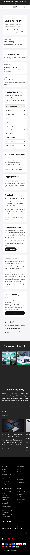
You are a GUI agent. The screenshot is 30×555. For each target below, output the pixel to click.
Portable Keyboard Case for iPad (6, 502)
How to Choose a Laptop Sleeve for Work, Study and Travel (12, 435)
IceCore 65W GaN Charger (6, 492)
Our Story (4, 464)
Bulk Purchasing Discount (6, 477)
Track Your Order (10, 249)
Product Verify (5, 481)
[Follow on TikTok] (16, 539)
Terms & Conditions (21, 482)
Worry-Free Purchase (22, 471)
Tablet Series (20, 494)
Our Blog (4, 469)
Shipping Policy (20, 466)
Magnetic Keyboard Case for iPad (6, 507)
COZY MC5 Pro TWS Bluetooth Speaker (7, 515)
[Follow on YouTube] (12, 539)
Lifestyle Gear (20, 502)
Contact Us (4, 466)
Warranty (19, 474)
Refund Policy (20, 469)
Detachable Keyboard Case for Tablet (7, 511)
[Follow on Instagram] (5, 539)
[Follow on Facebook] (2, 539)
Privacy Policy (20, 477)
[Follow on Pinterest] (9, 539)
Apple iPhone (20, 496)
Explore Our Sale (21, 491)
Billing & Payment (21, 464)
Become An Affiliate (6, 474)
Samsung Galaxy (21, 499)
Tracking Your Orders (7, 484)
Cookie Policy (20, 479)
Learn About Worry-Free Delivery (14, 313)
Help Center (5, 471)
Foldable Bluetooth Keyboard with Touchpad (6, 497)
